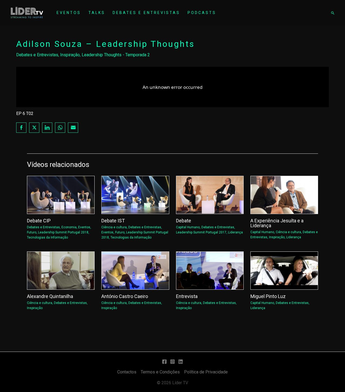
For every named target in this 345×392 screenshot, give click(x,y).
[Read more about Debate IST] (135, 194)
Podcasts (202, 12)
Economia (69, 227)
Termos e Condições (160, 371)
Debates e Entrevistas (146, 12)
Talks (96, 12)
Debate (183, 220)
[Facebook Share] (21, 127)
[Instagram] (172, 361)
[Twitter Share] (34, 127)
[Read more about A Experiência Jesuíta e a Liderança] (284, 194)
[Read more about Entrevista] (209, 270)
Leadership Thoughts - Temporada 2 (116, 54)
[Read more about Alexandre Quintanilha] (60, 270)
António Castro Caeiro (124, 296)
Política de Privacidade (206, 371)
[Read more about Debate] (209, 194)
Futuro (31, 232)
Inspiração (70, 54)
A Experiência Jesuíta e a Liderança (276, 223)
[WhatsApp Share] (60, 127)
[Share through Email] (73, 127)
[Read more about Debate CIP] (60, 194)
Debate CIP (39, 220)
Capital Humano (188, 227)
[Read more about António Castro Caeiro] (135, 270)
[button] (332, 13)
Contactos (126, 371)
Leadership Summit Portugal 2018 (63, 232)
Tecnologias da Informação (47, 237)
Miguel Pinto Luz (268, 296)
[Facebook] (164, 361)
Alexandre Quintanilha (50, 296)
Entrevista (187, 296)
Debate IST (113, 220)
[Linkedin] (180, 361)
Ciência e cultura (114, 227)
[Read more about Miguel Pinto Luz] (284, 270)
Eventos (69, 12)
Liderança (235, 232)
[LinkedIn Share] (47, 127)
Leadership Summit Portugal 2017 (201, 232)
